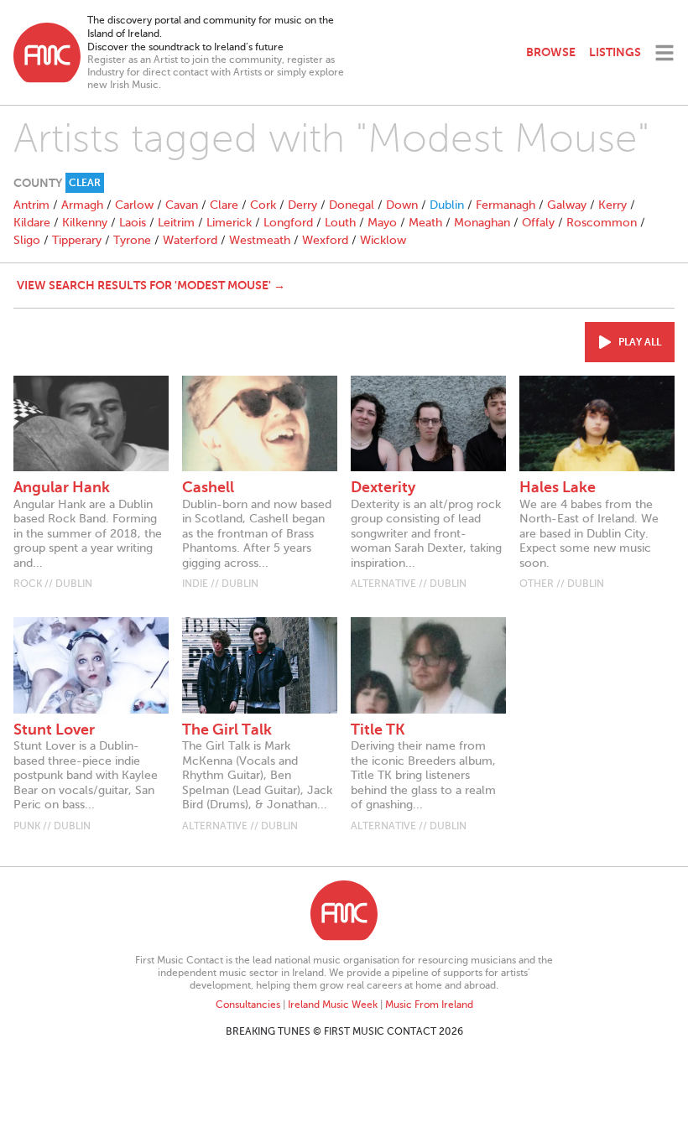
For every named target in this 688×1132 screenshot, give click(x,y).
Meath (425, 222)
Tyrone (132, 240)
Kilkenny (84, 222)
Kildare (31, 222)
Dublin (447, 205)
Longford (288, 222)
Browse (551, 52)
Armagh (82, 205)
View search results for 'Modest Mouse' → (151, 285)
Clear (85, 183)
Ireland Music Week (333, 1004)
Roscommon (601, 222)
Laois (132, 222)
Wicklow (383, 240)
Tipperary (77, 240)
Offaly (538, 222)
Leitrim (176, 222)
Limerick (229, 222)
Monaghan (482, 222)
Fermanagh (505, 205)
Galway (566, 205)
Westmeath (259, 240)
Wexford (325, 240)
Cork (263, 205)
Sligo (26, 240)
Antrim (31, 205)
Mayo (382, 222)
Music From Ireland (429, 1004)
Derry (302, 205)
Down (402, 205)
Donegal (351, 205)
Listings (615, 52)
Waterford (190, 240)
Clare (224, 205)
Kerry (612, 205)
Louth (340, 222)
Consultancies (248, 1004)
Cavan (181, 205)
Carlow (134, 205)
